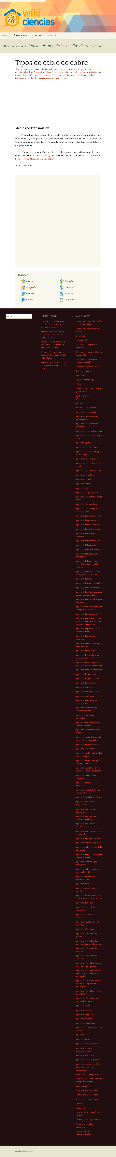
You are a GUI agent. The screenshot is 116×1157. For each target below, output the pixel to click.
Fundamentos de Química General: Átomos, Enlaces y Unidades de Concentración (54, 344)
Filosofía (69, 293)
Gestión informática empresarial (51, 69)
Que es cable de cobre (58, 78)
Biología (69, 281)
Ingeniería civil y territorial (87, 492)
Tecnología (80, 1108)
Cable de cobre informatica (65, 75)
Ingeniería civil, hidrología (86, 504)
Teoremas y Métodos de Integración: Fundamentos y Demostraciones (53, 324)
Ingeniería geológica (84, 902)
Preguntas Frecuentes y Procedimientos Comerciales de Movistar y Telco (54, 355)
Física (78, 384)
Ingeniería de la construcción (88, 540)
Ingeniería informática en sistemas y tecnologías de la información (89, 983)
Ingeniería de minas (84, 579)
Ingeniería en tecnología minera (89, 842)
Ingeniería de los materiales (87, 549)
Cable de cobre (46, 75)
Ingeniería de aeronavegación (88, 516)
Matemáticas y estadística (87, 1094)
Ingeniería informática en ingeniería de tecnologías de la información (88, 973)
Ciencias (30, 281)
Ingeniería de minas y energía (88, 583)
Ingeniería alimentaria (85, 475)
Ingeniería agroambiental (86, 459)
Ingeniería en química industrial (89, 797)
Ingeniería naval (82, 1034)
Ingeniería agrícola (83, 442)
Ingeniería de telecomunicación (89, 669)
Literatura (69, 287)
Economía (69, 299)
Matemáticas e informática (87, 1090)
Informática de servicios (86, 407)
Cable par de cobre (86, 75)
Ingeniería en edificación (86, 748)
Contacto (52, 35)
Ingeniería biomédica (85, 483)
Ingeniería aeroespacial (86, 412)
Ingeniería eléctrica (84, 687)
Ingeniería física (82, 883)
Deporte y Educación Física (87, 366)
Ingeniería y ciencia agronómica (89, 1059)
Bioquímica (80, 336)
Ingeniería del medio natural (87, 678)
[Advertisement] (75, 105)
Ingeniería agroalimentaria (87, 447)
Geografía (31, 287)
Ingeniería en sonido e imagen (88, 838)
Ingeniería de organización (87, 614)
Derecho (30, 299)
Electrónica (80, 375)
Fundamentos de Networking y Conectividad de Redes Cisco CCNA (54, 365)
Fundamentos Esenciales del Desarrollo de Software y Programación (53, 334)
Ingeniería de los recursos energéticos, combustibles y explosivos (88, 564)
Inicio (5, 35)
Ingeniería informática (85, 929)
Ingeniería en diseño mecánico (89, 744)
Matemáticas (81, 1086)
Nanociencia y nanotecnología (88, 1099)
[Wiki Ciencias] (58, 16)
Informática (80, 403)
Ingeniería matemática (85, 1014)
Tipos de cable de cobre (51, 63)
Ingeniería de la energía (86, 545)
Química (79, 1103)
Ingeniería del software (85, 683)
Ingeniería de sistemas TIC (87, 650)
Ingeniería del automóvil (86, 674)
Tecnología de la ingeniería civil (89, 1119)
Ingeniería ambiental (84, 479)
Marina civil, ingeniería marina (88, 1074)
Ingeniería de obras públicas (88, 587)
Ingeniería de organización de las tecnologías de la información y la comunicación (88, 621)
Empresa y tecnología (85, 379)
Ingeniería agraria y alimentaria (89, 431)
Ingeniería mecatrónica (85, 1023)
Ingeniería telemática (85, 1055)
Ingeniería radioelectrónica (87, 1043)
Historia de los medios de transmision (31, 78)
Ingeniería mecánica (84, 1018)
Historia (30, 293)
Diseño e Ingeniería (84, 371)
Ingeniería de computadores (88, 524)
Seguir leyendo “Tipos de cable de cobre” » (35, 158)
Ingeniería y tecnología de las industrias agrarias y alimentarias (88, 1067)
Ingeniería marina (83, 1005)
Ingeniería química (83, 1039)
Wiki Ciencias (22, 1151)
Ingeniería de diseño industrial (88, 529)
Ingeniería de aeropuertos (87, 520)
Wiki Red (38, 35)
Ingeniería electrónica (85, 696)
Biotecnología (82, 340)
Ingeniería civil (82, 488)
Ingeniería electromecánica (87, 691)
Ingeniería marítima (84, 1010)
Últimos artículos (21, 35)
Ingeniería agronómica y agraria (89, 470)
